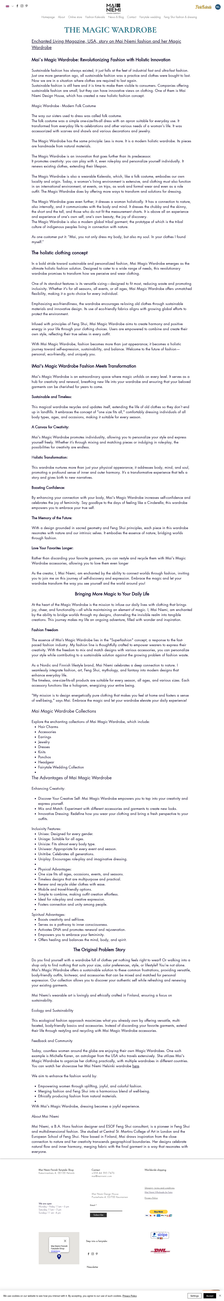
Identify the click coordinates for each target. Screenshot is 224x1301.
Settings (194, 1295)
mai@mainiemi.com (102, 1176)
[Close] (220, 1295)
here (135, 1066)
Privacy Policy (129, 1295)
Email (92, 1205)
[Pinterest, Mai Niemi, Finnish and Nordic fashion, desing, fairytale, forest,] (26, 6)
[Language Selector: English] (9, 6)
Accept (209, 1295)
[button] (159, 1213)
